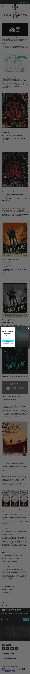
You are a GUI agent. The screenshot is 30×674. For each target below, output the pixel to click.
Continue (8, 341)
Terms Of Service (10, 343)
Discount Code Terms (7, 343)
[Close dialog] (28, 328)
